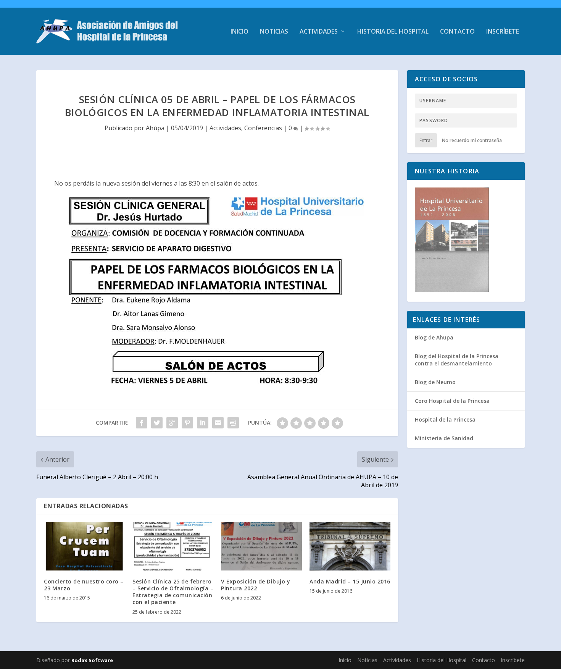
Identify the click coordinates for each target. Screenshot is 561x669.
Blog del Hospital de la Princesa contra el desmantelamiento (456, 359)
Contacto (457, 32)
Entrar (425, 140)
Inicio (239, 32)
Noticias (274, 32)
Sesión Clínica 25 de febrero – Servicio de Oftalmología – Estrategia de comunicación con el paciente (172, 592)
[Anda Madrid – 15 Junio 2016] (350, 546)
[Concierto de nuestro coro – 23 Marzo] (84, 546)
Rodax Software (92, 660)
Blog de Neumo (435, 382)
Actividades (319, 32)
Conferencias (263, 128)
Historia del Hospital (393, 32)
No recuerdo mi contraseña (472, 140)
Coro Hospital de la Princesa (452, 400)
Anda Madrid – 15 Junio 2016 (350, 581)
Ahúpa (155, 128)
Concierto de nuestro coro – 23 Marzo (84, 585)
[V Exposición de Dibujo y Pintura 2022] (261, 546)
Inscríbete (502, 32)
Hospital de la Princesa (445, 419)
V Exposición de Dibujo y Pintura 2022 (255, 585)
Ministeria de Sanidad (444, 438)
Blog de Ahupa (434, 337)
